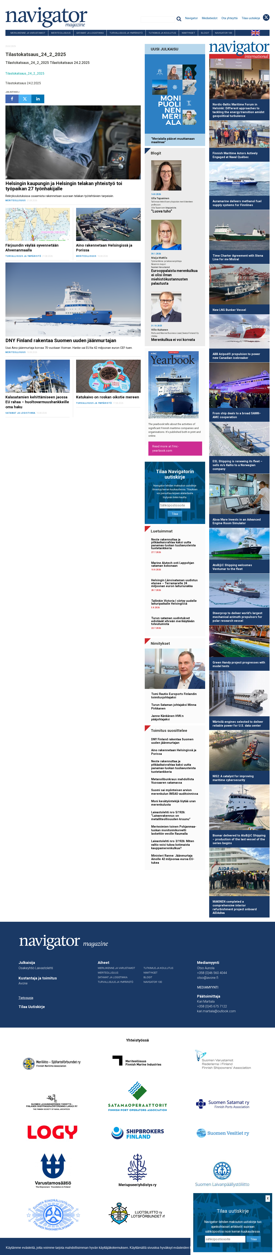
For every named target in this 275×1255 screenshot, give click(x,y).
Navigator (191, 18)
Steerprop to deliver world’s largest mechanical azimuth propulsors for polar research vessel (237, 616)
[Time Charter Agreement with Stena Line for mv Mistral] (239, 231)
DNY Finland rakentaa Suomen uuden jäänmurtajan (172, 741)
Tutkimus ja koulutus (162, 32)
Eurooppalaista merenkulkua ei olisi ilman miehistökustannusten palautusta (174, 277)
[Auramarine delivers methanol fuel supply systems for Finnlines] (239, 179)
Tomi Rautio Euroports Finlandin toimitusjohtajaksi (174, 695)
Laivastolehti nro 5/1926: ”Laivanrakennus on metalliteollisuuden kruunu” (170, 816)
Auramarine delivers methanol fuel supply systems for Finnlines (237, 203)
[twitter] (25, 99)
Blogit (205, 32)
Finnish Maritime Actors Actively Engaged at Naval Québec (235, 155)
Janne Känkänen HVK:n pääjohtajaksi (167, 717)
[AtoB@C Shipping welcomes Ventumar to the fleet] (239, 544)
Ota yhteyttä (229, 18)
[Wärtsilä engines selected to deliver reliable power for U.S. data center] (239, 694)
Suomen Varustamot (160, 267)
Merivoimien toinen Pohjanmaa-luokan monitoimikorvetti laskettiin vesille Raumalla (173, 830)
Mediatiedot (209, 18)
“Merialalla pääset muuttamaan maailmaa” (173, 140)
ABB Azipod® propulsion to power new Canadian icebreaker (236, 356)
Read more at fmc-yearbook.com (165, 448)
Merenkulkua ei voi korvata (173, 340)
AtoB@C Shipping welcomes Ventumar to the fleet (232, 567)
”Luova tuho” (161, 211)
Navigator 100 (223, 32)
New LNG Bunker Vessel (229, 310)
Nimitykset (188, 32)
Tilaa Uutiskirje (32, 1007)
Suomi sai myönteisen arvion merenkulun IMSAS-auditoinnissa (174, 791)
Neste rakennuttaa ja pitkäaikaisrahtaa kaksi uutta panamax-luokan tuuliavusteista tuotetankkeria (173, 544)
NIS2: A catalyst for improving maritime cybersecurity (233, 778)
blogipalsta (170, 208)
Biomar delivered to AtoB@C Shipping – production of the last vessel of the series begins (239, 839)
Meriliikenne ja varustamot (27, 32)
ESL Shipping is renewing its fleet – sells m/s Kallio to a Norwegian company (237, 465)
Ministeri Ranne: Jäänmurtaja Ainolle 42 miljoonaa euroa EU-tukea (172, 859)
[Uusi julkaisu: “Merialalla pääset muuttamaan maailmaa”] (175, 94)
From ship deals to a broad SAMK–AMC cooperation (237, 415)
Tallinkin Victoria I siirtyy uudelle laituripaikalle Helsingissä (174, 602)
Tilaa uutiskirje (251, 18)
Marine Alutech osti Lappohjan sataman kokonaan (172, 564)
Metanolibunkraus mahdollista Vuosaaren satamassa (172, 781)
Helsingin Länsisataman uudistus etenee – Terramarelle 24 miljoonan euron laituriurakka (174, 583)
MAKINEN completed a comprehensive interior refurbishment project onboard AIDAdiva (235, 907)
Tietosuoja (26, 998)
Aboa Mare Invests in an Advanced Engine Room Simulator (237, 521)
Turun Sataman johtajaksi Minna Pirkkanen (173, 706)
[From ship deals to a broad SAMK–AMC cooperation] (239, 385)
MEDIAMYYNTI (207, 987)
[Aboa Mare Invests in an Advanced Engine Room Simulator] (239, 495)
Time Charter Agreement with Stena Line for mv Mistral (238, 257)
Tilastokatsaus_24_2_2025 (24, 73)
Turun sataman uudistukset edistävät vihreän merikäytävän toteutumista (172, 621)
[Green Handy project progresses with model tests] (239, 641)
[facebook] (11, 99)
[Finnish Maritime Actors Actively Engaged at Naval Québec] (239, 135)
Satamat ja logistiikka (90, 32)
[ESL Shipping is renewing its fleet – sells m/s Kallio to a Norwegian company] (239, 439)
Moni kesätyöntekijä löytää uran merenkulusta (173, 803)
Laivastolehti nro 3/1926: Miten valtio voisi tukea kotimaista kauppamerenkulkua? (172, 844)
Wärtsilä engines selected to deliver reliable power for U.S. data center (238, 723)
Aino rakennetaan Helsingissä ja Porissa (173, 752)
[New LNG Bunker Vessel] (239, 285)
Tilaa (175, 514)
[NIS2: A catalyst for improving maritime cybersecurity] (239, 751)
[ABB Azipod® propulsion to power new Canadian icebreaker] (239, 332)
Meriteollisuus (60, 32)
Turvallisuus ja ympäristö (126, 32)
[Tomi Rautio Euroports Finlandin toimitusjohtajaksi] (175, 669)
